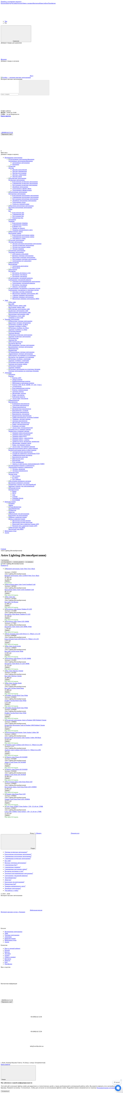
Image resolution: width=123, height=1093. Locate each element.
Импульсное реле (18, 458)
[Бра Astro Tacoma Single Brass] (63, 683)
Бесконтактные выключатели (21, 415)
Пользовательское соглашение (107, 1088)
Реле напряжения (18, 462)
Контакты (36, 3)
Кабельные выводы (18, 397)
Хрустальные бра (18, 216)
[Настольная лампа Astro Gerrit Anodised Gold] (63, 584)
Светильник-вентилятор (20, 266)
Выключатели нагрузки (20, 457)
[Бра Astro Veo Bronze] (63, 597)
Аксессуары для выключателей (22, 428)
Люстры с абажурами (19, 175)
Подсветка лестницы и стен (21, 273)
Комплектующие (10, 501)
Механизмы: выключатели (21, 422)
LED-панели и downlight (20, 254)
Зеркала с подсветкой (19, 286)
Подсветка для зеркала (19, 274)
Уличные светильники (12, 319)
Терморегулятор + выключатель (22, 438)
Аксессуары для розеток (20, 398)
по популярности (6, 562)
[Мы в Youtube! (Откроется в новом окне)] (72, 18)
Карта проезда (5, 1064)
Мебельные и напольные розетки (23, 383)
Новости (42, 3)
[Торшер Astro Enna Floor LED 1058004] (63, 794)
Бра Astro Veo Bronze (11, 602)
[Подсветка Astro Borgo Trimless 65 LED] (63, 609)
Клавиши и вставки (18, 426)
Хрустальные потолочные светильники (25, 199)
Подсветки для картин (19, 276)
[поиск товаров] (34, 87)
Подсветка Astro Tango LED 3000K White (18, 626)
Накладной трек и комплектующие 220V (25, 524)
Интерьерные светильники (13, 157)
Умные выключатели (19, 407)
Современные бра (18, 214)
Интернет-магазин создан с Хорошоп (13, 912)
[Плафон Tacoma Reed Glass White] (63, 695)
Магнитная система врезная (21, 520)
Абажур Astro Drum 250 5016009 (15, 762)
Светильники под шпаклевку (22, 261)
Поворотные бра (17, 218)
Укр (6, 21)
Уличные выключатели (19, 421)
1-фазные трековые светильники (23, 295)
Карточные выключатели (20, 412)
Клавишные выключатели (20, 403)
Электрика (8, 372)
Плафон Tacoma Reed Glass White (15, 700)
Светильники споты (19, 202)
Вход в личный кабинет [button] (12, 948)
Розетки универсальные (20, 390)
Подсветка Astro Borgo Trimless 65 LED (17, 614)
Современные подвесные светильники (25, 183)
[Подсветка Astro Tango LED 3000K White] (63, 621)
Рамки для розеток (18, 395)
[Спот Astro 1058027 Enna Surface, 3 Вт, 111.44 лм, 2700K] (63, 806)
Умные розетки (17, 379)
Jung (13, 495)
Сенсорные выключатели (20, 405)
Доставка (14, 3)
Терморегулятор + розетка (20, 440)
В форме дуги (16, 226)
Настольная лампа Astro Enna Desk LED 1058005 (21, 787)
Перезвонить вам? (7, 134)
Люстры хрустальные (19, 173)
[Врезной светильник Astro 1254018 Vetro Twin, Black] (63, 569)
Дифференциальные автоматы (22, 455)
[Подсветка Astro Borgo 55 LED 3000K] (63, 658)
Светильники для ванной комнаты (23, 283)
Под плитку (16, 476)
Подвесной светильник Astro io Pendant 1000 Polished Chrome (25, 725)
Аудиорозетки (17, 386)
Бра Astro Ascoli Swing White (14, 651)
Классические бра (18, 212)
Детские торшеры (18, 249)
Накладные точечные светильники (23, 257)
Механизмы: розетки (19, 393)
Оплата (19, 3)
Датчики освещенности (20, 471)
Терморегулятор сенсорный (21, 434)
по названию (29, 562)
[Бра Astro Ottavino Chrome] (63, 671)
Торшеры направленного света (22, 230)
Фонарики (15, 164)
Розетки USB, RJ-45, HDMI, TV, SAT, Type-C (27, 384)
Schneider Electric (17, 498)
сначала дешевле (18, 562)
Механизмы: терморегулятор (21, 443)
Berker (14, 491)
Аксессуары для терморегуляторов (23, 446)
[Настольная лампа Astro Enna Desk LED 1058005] (63, 782)
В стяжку (15, 477)
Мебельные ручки (10, 531)
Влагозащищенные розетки (21, 388)
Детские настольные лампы (21, 247)
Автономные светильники (21, 163)
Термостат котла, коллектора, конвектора (25, 441)
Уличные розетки (18, 391)
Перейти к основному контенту (11, 1)
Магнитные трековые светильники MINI (25, 298)
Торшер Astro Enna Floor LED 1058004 (17, 799)
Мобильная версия (36, 910)
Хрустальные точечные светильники (24, 259)
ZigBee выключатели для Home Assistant (25, 417)
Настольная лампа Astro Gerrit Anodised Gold (19, 589)
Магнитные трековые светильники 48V (25, 293)
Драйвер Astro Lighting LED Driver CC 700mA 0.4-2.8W (23, 750)
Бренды (8, 3)
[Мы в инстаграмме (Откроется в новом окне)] (44, 18)
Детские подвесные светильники (23, 245)
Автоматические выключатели (22, 452)
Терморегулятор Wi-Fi (19, 436)
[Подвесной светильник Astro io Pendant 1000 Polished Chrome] (63, 720)
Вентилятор (16, 267)
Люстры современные (19, 171)
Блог (46, 3)
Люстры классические (19, 169)
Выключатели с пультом (20, 410)
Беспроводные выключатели (21, 409)
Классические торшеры (20, 223)
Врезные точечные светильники (22, 255)
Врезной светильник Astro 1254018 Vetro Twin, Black (22, 575)
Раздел (32, 848)
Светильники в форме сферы (21, 188)
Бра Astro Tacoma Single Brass (14, 688)
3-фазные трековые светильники (23, 297)
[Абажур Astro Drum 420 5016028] (63, 769)
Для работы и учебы (19, 238)
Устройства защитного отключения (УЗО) (26, 453)
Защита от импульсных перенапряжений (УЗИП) (28, 464)
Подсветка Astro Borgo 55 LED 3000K (17, 663)
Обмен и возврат (27, 3)
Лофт (6, 300)
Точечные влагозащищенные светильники (26, 281)
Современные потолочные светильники (25, 197)
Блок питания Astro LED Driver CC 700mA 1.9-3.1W (22, 639)
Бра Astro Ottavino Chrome (13, 676)
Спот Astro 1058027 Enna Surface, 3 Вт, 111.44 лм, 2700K (23, 811)
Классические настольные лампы (23, 235)
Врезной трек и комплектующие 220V (24, 526)
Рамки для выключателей (20, 424)
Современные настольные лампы (23, 237)
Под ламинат (16, 479)
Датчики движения (18, 469)
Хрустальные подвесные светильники (24, 185)
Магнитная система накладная (22, 522)
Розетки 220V (16, 378)
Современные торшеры (20, 224)
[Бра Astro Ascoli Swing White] (63, 646)
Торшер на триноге (18, 228)
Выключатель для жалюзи (20, 414)
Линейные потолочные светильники (24, 200)
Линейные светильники (20, 187)
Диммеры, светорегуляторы (21, 419)
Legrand (14, 496)
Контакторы (16, 460)
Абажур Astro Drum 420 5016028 (15, 774)
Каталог (3, 3)
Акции (7, 532)
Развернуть (4, 565)
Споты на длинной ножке (20, 204)
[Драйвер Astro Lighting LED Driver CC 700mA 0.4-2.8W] (63, 745)
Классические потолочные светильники (25, 195)
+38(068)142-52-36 (7, 132)
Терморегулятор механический (22, 433)
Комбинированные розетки (21, 381)
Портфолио (52, 3)
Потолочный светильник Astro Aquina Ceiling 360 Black (23, 737)
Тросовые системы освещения (22, 292)
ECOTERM (16, 500)
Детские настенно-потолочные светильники (26, 243)
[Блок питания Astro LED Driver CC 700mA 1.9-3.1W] (63, 634)
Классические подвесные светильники (25, 181)
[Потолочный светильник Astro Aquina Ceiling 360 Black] (63, 732)
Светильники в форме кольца (22, 190)
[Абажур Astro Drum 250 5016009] (63, 757)
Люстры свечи (17, 176)
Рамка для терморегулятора (21, 445)
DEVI (14, 493)
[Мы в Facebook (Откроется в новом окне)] (15, 18)
